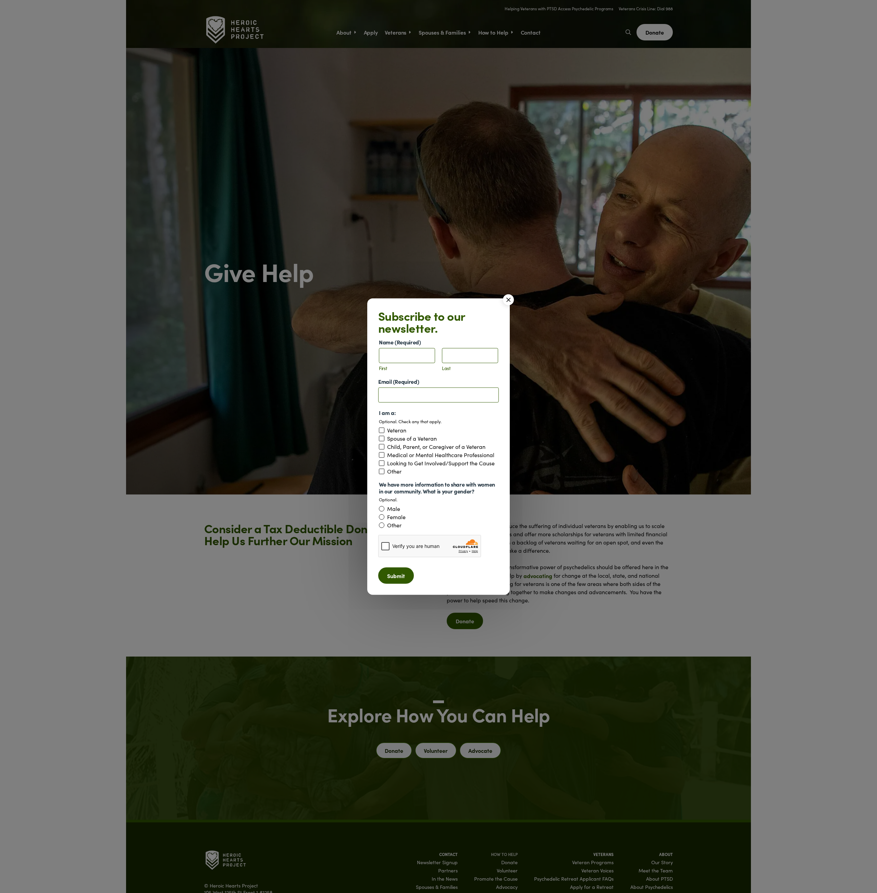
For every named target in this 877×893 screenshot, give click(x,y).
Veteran (396, 430)
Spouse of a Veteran (412, 438)
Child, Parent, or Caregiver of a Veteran (436, 447)
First (383, 368)
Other (394, 471)
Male (393, 508)
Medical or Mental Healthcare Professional (440, 455)
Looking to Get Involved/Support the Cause (441, 463)
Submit (396, 575)
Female (396, 516)
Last (446, 368)
